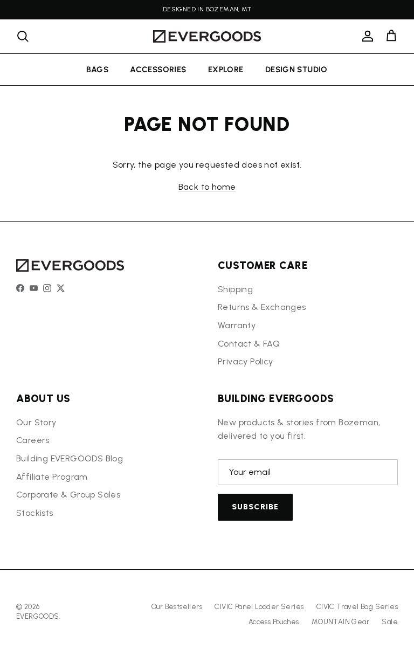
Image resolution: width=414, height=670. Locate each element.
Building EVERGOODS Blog (69, 458)
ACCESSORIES (158, 69)
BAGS (97, 69)
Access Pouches (274, 622)
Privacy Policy (245, 361)
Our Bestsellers (176, 607)
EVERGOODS (37, 616)
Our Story (36, 422)
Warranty (237, 325)
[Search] (22, 36)
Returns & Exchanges (262, 307)
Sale (390, 622)
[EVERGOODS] (207, 36)
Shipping (235, 289)
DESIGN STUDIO (296, 69)
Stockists (34, 513)
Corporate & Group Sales (68, 494)
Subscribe (255, 507)
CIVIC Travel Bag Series (357, 607)
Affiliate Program (52, 477)
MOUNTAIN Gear (340, 622)
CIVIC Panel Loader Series (259, 607)
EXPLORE (226, 69)
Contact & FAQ (249, 344)
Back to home (207, 187)
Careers (33, 440)
